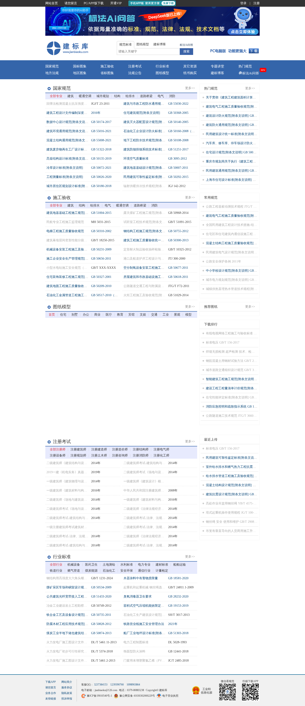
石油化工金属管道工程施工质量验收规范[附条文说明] (83, 295)
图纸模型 (162, 73)
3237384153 (100, 684)
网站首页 (51, 3)
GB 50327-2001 (101, 277)
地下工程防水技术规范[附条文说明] (148, 140)
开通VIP (116, 3)
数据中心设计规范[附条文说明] (67, 122)
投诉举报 (66, 698)
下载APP (50, 681)
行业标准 (162, 66)
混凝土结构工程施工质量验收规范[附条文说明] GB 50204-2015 (249, 243)
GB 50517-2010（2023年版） (110, 295)
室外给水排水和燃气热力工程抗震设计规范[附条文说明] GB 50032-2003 (255, 467)
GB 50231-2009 (101, 249)
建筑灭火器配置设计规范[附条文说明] (149, 122)
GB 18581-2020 (178, 578)
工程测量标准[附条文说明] (64, 177)
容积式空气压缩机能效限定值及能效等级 (151, 605)
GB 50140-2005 (178, 122)
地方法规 (52, 73)
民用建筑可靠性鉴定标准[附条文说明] (149, 177)
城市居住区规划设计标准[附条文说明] (72, 186)
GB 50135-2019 (101, 158)
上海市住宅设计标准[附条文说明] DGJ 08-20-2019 (240, 179)
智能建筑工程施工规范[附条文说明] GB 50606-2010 (241, 379)
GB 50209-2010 (101, 286)
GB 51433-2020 (101, 596)
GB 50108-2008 (178, 140)
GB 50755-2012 (178, 231)
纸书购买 (190, 73)
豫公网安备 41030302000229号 (137, 695)
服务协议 (66, 687)
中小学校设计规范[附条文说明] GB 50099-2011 (238, 270)
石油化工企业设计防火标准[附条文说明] (151, 131)
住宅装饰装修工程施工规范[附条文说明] (74, 277)
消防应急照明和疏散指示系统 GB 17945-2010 (237, 406)
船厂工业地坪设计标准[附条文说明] (148, 633)
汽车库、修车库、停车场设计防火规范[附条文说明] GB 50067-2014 (252, 143)
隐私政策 (66, 693)
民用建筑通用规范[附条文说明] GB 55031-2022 (238, 170)
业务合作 (50, 693)
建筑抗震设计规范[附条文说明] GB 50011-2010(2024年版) (245, 494)
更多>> (190, 88)
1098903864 (133, 684)
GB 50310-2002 (101, 231)
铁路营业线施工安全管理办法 (143, 624)
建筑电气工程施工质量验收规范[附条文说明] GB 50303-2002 (247, 106)
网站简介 (66, 681)
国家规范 (52, 66)
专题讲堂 (217, 66)
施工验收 (107, 66)
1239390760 (117, 684)
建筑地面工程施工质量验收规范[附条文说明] (77, 286)
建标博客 (217, 73)
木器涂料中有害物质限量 (140, 578)
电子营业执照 (170, 695)
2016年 (95, 113)
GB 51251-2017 (178, 149)
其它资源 (190, 66)
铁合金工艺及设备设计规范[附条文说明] (74, 614)
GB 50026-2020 (101, 177)
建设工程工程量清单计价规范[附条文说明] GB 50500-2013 (246, 388)
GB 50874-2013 (101, 633)
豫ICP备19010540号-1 (99, 695)
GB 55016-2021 (101, 131)
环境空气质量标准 (135, 158)
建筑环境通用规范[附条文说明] (67, 131)
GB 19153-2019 (178, 605)
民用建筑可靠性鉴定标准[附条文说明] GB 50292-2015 (242, 457)
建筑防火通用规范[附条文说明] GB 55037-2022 (238, 125)
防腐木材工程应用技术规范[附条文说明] (74, 624)
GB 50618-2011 (178, 277)
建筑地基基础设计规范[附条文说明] (148, 167)
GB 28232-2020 (178, 596)
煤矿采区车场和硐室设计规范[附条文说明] (75, 587)
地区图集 (79, 73)
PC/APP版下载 (94, 3)
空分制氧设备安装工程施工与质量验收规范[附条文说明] (162, 267)
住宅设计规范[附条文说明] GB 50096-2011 (234, 152)
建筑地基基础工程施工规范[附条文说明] (74, 213)
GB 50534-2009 (101, 587)
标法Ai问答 (186, 44)
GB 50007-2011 (178, 167)
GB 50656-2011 (101, 258)
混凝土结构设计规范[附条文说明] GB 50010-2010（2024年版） (249, 485)
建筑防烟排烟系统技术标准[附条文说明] (151, 149)
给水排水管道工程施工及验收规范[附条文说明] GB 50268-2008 (249, 476)
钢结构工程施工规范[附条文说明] (146, 231)
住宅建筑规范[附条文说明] (141, 113)
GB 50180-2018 (101, 186)
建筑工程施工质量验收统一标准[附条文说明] (154, 240)
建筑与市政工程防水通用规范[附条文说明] (152, 103)
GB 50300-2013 (178, 240)
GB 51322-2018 (101, 149)
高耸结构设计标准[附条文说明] (67, 158)
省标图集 (107, 73)
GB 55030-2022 (178, 103)
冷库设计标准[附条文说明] (64, 167)
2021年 (173, 624)
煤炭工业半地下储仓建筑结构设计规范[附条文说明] (81, 633)
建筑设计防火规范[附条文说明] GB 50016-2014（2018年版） (247, 115)
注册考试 (135, 66)
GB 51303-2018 (178, 633)
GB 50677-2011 (178, 267)
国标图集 (79, 66)
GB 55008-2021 (101, 140)
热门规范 (245, 66)
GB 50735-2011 (101, 614)
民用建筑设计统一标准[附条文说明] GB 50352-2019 (241, 134)
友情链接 (50, 698)
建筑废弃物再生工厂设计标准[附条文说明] (75, 149)
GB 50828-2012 (101, 624)
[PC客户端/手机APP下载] (233, 48)
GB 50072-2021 (101, 167)
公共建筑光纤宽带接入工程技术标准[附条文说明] (80, 596)
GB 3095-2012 (177, 158)
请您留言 (71, 3)
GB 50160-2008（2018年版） (187, 131)
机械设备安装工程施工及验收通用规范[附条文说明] (81, 249)
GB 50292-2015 (178, 177)
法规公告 (135, 73)
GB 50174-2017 (101, 122)
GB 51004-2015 (101, 213)
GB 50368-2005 (178, 113)
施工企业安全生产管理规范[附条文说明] (74, 258)
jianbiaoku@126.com (106, 690)
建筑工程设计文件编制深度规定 (68, 113)
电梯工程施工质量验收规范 (65, 231)
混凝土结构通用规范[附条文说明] (69, 140)
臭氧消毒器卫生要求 (137, 596)
